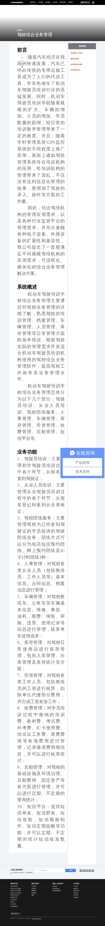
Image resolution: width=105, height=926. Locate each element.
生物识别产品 (14, 897)
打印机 (12, 901)
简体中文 (85, 2)
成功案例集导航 (56, 890)
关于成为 (76, 886)
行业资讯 (76, 897)
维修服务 (34, 890)
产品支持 (34, 886)
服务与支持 (63, 2)
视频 (33, 895)
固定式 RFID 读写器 (15, 893)
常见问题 (34, 893)
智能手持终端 (14, 886)
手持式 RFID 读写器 (15, 888)
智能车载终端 (14, 906)
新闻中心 (76, 888)
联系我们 (76, 893)
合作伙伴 (55, 2)
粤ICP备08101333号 (36, 918)
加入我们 (76, 895)
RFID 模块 (13, 904)
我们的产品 (33, 2)
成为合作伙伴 (56, 888)
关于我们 (70, 2)
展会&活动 (76, 890)
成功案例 (48, 2)
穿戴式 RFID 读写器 (15, 890)
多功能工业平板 (14, 895)
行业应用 (40, 2)
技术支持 (34, 888)
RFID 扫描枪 (13, 899)
